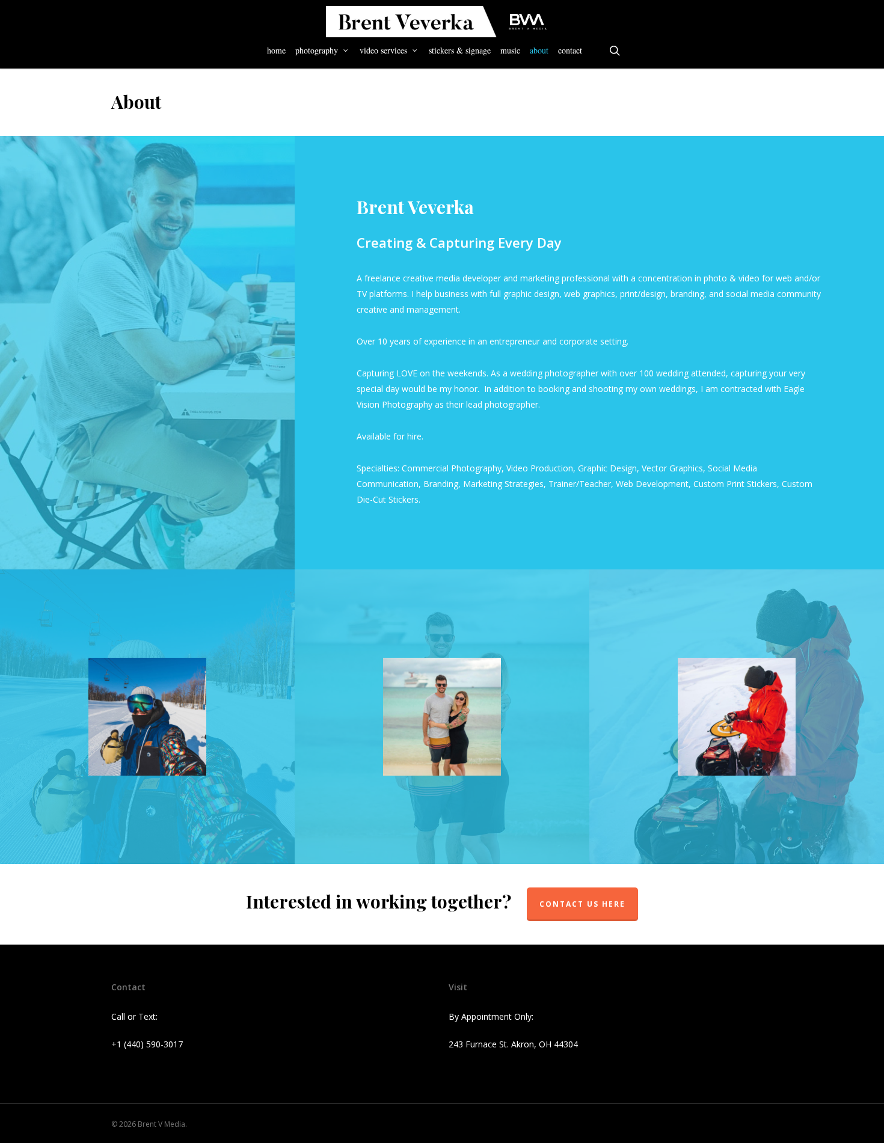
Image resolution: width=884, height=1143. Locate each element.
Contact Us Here (582, 904)
